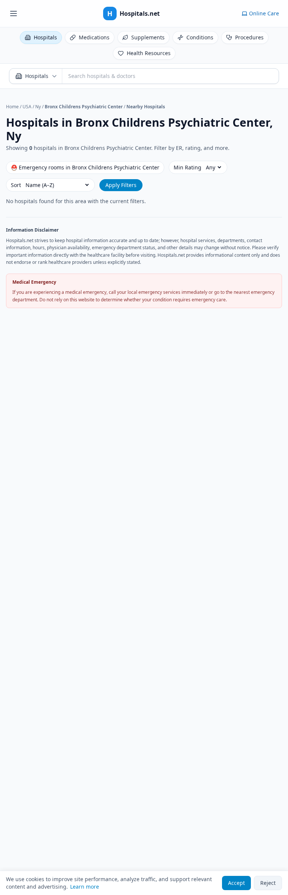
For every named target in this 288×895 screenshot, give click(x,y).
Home (12, 106)
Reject (268, 882)
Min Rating (187, 167)
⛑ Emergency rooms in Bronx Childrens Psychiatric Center (85, 167)
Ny (38, 106)
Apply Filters (120, 185)
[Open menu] (13, 13)
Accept (236, 882)
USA (27, 106)
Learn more (84, 886)
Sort (16, 185)
